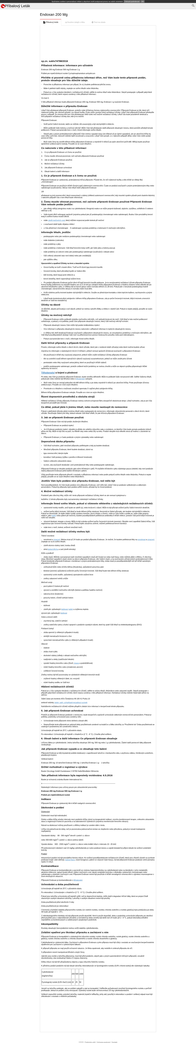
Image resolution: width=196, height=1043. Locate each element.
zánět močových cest (56, 220)
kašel (54, 516)
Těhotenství (48, 372)
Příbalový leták (52, 22)
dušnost (64, 609)
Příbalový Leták (17, 6)
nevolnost (142, 540)
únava (76, 663)
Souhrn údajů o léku (76, 22)
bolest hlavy (70, 860)
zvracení (56, 540)
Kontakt (114, 1042)
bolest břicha (53, 549)
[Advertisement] (19, 103)
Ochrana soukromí (103, 1042)
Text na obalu (99, 22)
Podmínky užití (90, 1042)
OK (142, 1)
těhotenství (80, 379)
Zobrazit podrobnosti (132, 1)
